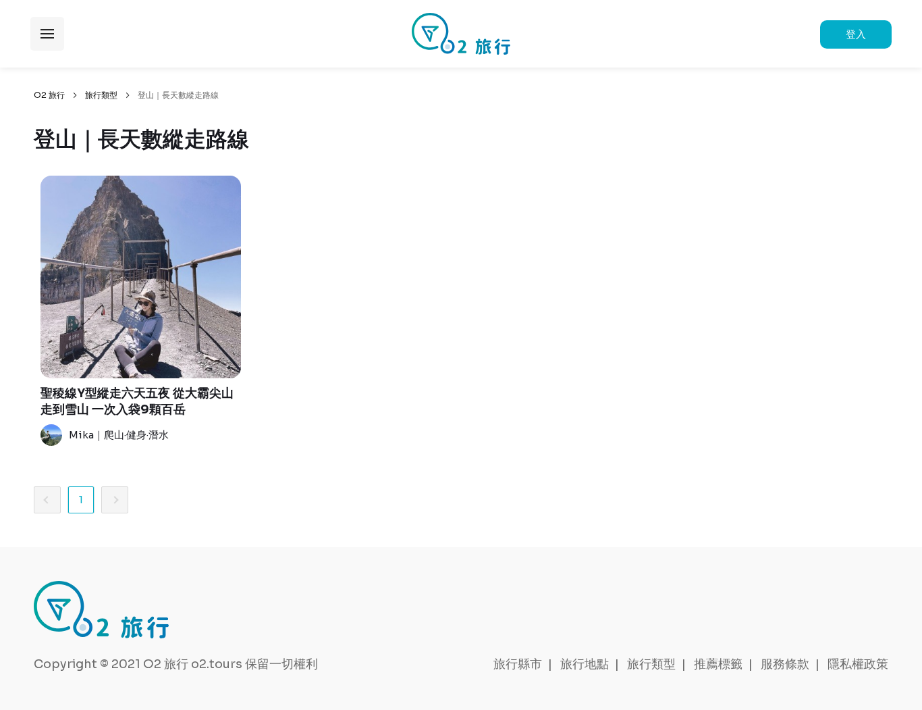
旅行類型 (101, 95)
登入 (856, 34)
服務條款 (785, 664)
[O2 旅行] (461, 34)
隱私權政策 (858, 664)
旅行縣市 (517, 664)
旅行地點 (584, 664)
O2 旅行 (49, 95)
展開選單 (47, 34)
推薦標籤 (718, 664)
